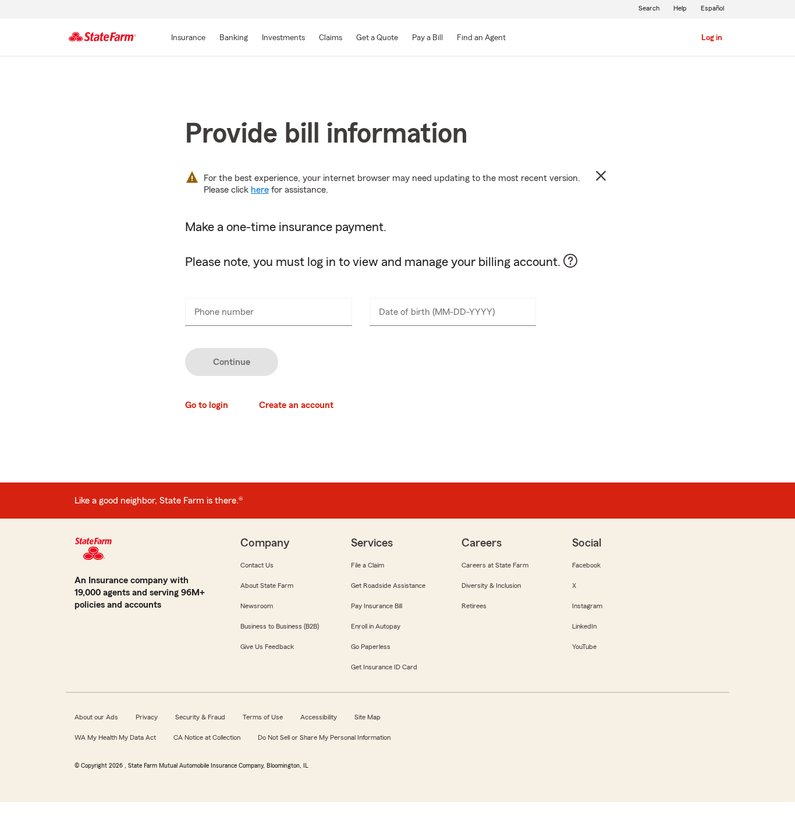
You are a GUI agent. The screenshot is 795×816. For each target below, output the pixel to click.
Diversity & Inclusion (491, 585)
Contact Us (257, 565)
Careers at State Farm (495, 565)
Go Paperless (371, 646)
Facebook (586, 565)
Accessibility (318, 717)
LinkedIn (584, 626)
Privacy (147, 717)
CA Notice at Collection (206, 737)
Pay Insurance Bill (376, 605)
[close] (600, 175)
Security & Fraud (200, 717)
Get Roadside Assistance (388, 585)
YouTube (584, 646)
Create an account (296, 405)
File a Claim (367, 565)
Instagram (587, 605)
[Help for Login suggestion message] (576, 266)
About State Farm (266, 585)
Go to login (206, 405)
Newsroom (256, 605)
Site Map (367, 717)
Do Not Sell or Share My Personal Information (324, 737)
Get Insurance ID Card (384, 667)
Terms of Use (263, 717)
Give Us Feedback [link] (267, 646)
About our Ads (96, 717)
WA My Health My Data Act (115, 737)
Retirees (474, 605)
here (260, 189)
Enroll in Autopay (375, 626)
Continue (231, 362)
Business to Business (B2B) (279, 626)
